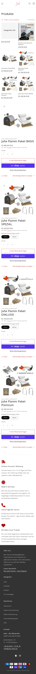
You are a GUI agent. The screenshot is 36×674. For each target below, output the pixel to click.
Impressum (7, 606)
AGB (5, 623)
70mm (5, 237)
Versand (9, 147)
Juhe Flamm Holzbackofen (15, 670)
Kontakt (6, 590)
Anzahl (3, 150)
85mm (14, 237)
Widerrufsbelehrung (10, 614)
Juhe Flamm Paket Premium (6, 94)
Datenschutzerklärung (11, 610)
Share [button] (5, 176)
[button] (2, 4)
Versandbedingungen (11, 618)
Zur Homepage (8, 594)
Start (5, 582)
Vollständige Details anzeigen (22, 176)
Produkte (7, 586)
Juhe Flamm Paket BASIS (8, 68)
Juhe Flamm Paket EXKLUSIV (23, 69)
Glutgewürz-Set (9, 30)
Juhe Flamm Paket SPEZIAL (25, 93)
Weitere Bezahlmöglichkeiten (18, 170)
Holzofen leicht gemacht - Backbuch (25, 43)
